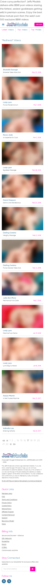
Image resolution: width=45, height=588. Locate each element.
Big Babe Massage (9, 170)
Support (4, 518)
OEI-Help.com (7, 538)
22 (7, 444)
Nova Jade (8, 135)
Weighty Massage (9, 235)
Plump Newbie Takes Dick (12, 268)
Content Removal (8, 515)
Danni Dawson (9, 200)
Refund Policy (6, 509)
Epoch (4, 544)
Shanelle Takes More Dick (12, 72)
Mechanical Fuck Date (11, 300)
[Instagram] (4, 581)
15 (21, 440)
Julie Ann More (9, 298)
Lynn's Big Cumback (10, 366)
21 (3, 444)
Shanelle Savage (10, 70)
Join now (39, 24)
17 (28, 440)
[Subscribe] (32, 569)
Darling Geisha (9, 233)
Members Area (7, 493)
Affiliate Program (8, 512)
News (4, 524)
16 (25, 440)
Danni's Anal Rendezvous (12, 203)
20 (38, 440)
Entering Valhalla (9, 431)
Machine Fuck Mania (10, 333)
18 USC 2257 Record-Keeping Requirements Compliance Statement (22, 481)
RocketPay (5, 541)
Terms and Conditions (9, 499)
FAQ (3, 496)
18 (31, 440)
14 (18, 440)
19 (35, 440)
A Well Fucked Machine (11, 398)
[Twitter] (9, 581)
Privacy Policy (7, 503)
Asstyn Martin (9, 396)
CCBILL (4, 547)
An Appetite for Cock (10, 137)
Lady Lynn (7, 102)
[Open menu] (3, 24)
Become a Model (8, 521)
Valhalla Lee (8, 428)
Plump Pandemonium (10, 105)
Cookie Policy (7, 506)
